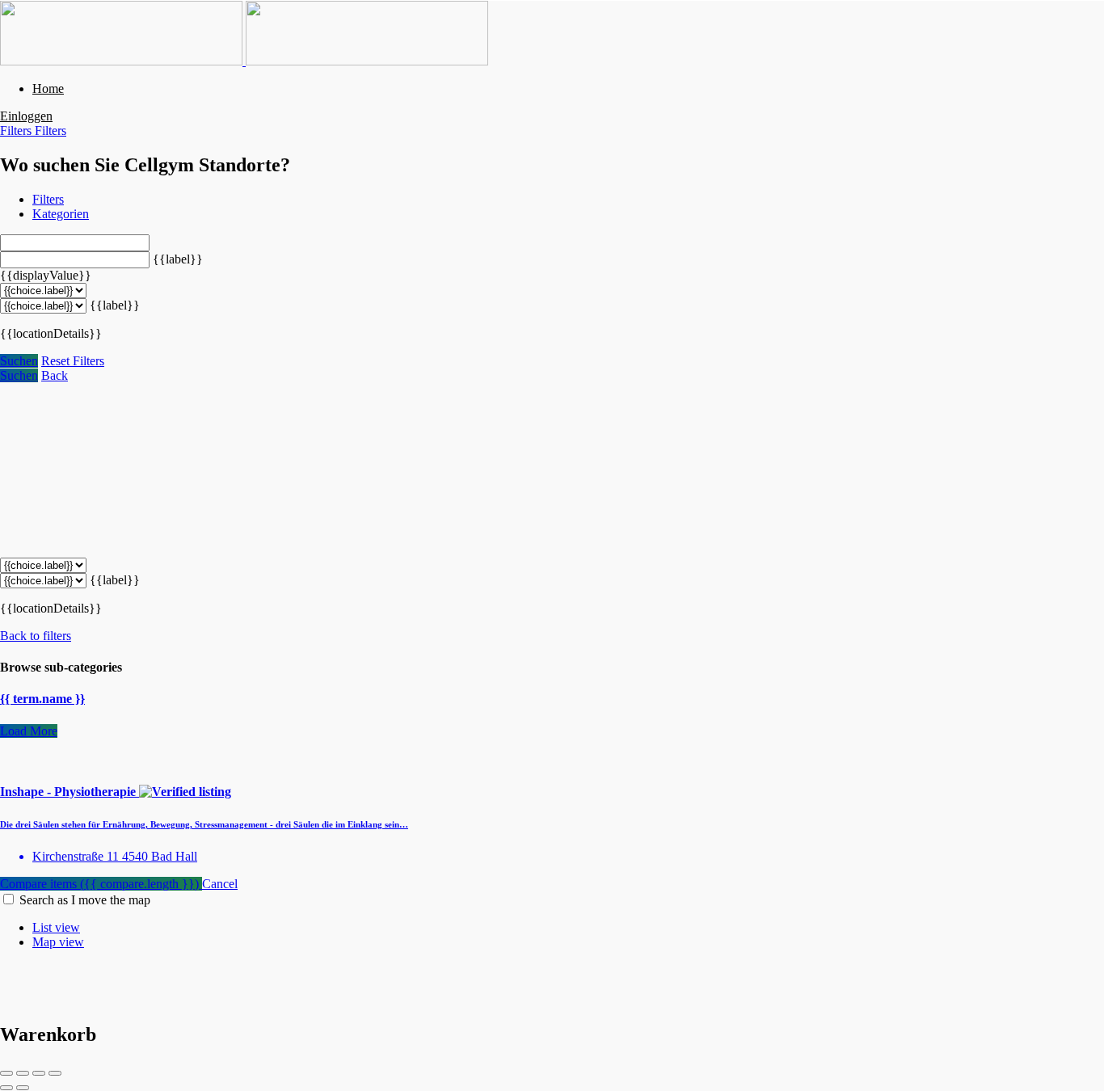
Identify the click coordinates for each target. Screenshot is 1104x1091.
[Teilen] (22, 1073)
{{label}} (178, 259)
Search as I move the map (84, 900)
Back (54, 375)
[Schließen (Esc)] (6, 1073)
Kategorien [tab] (60, 214)
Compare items (99, 884)
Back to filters (35, 635)
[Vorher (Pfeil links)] (6, 1087)
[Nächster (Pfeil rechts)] (22, 1087)
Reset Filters (72, 361)
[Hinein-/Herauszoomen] (54, 1073)
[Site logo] (123, 61)
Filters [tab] (48, 199)
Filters (17, 130)
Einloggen (26, 116)
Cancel (220, 884)
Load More (28, 731)
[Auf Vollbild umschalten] (38, 1073)
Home (48, 88)
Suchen (19, 361)
